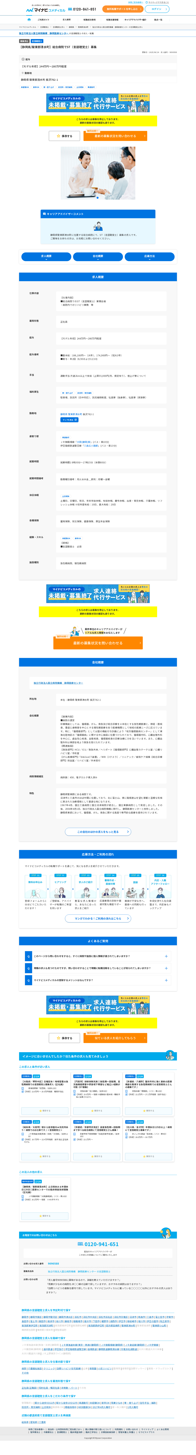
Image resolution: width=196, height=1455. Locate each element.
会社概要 (98, 256)
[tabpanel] (98, 173)
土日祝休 (80, 87)
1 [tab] (98, 198)
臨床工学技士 (92, 1432)
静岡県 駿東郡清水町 (71, 414)
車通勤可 (91, 87)
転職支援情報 (112, 19)
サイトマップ (147, 1429)
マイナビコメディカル (27, 27)
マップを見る (68, 420)
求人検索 (66, 19)
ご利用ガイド (43, 19)
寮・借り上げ (48, 87)
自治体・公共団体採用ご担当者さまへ (65, 1429)
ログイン (156, 9)
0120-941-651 (82, 9)
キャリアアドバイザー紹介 (135, 19)
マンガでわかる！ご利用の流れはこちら (98, 918)
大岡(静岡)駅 (84, 442)
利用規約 (119, 1429)
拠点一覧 (158, 19)
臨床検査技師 (76, 1432)
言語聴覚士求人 (59, 27)
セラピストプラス (146, 1432)
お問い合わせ (132, 1429)
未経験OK (25, 87)
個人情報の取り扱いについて (98, 1429)
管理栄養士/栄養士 (126, 1432)
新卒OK (36, 87)
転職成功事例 (89, 19)
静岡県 (71, 27)
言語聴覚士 (44, 27)
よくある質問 (163, 1429)
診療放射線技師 (108, 1432)
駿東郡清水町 (83, 27)
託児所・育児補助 (65, 87)
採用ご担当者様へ (135, 2)
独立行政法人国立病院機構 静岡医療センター (58, 683)
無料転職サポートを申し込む (122, 9)
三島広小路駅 (91, 445)
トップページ (29, 19)
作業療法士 (49, 1432)
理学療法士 (35, 1432)
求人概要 (46, 256)
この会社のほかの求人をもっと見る (98, 832)
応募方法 (149, 256)
